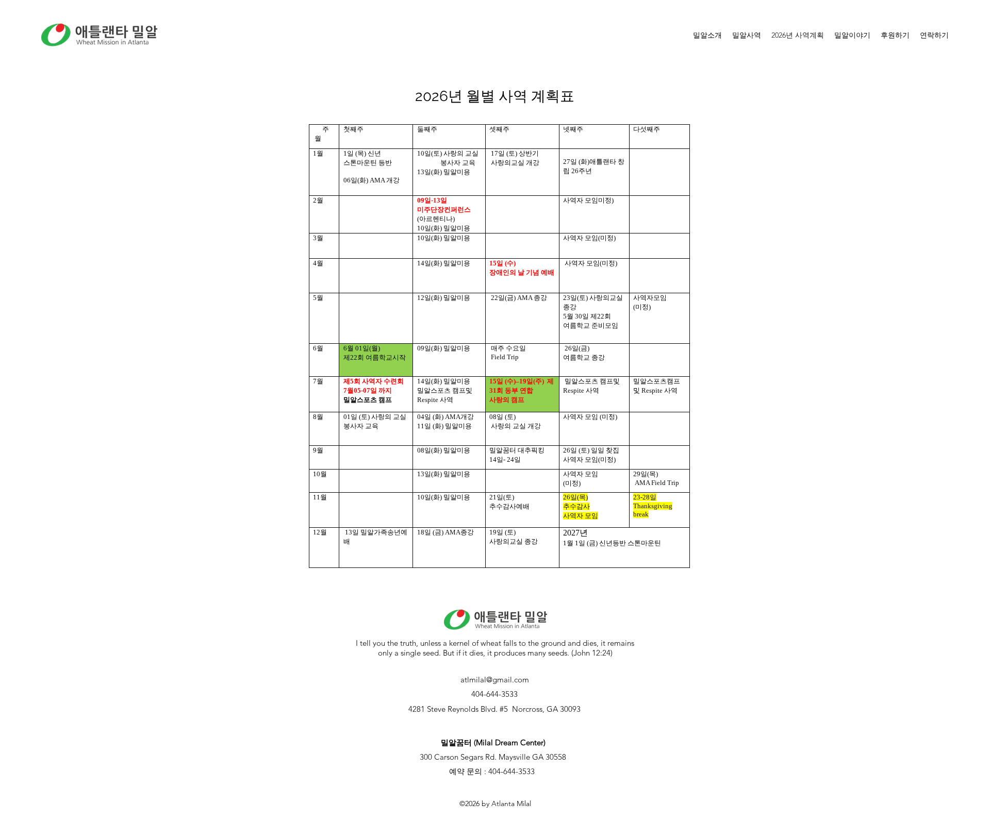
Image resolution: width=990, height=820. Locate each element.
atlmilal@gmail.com (494, 679)
